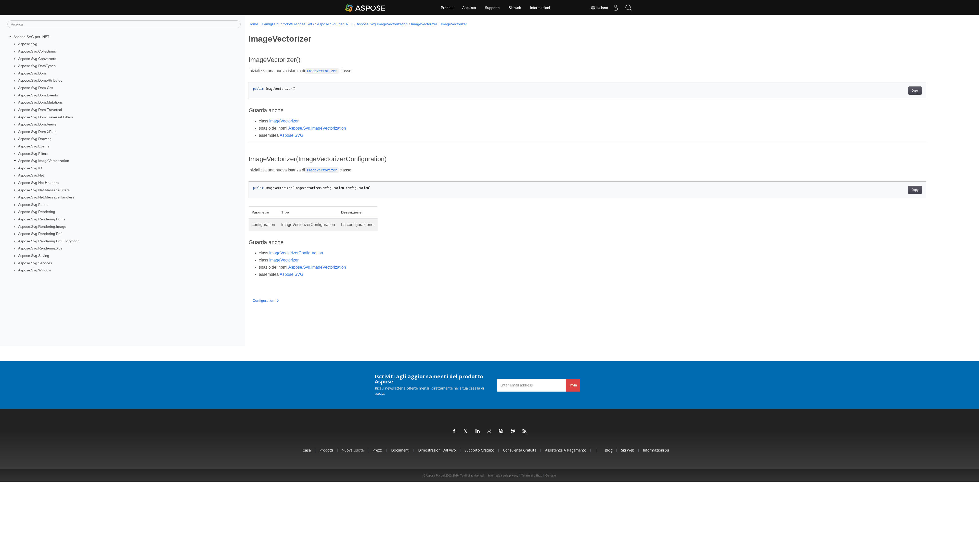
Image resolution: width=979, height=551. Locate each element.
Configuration (263, 300)
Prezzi (377, 450)
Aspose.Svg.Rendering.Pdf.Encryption (49, 241)
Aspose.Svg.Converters (37, 59)
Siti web (515, 8)
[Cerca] (628, 7)
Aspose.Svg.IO (30, 168)
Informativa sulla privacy (503, 475)
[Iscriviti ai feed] (524, 431)
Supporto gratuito (479, 450)
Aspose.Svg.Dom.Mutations (40, 102)
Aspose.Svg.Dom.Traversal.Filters (45, 117)
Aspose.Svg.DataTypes (37, 66)
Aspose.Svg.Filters (33, 154)
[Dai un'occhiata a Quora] (501, 431)
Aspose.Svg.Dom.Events (38, 95)
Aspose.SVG (291, 135)
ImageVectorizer (424, 24)
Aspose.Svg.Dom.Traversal (40, 110)
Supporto (492, 8)
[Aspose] (365, 7)
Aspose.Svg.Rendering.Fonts (41, 219)
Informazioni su (656, 450)
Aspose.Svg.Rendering (36, 212)
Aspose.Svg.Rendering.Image (42, 226)
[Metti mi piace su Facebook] (454, 431)
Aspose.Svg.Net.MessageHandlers (46, 197)
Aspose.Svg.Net (31, 175)
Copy (915, 90)
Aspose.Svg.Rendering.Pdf (39, 234)
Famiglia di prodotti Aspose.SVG (288, 24)
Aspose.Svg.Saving (33, 256)
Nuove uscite (353, 450)
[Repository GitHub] (513, 431)
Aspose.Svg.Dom (32, 73)
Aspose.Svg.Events (33, 146)
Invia (573, 385)
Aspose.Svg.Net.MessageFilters (44, 190)
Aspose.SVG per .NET (31, 37)
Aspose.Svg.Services (35, 263)
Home (253, 24)
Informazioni (540, 8)
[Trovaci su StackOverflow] (489, 431)
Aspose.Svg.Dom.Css (35, 88)
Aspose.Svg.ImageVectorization (43, 161)
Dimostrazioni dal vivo (437, 450)
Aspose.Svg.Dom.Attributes (40, 80)
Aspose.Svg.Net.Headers (38, 183)
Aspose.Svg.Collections (37, 51)
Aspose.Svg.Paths (32, 205)
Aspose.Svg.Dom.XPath (37, 132)
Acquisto (469, 8)
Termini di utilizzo (531, 475)
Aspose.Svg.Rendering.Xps (40, 248)
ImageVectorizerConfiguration (296, 253)
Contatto (550, 475)
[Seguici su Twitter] (466, 431)
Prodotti (447, 8)
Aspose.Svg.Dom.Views (37, 124)
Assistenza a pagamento (565, 450)
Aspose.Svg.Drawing (34, 139)
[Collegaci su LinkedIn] (477, 431)
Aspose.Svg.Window (34, 270)
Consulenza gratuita (519, 450)
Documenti (400, 450)
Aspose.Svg (27, 44)
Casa (307, 450)
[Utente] (615, 7)
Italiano (601, 8)
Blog (608, 450)
